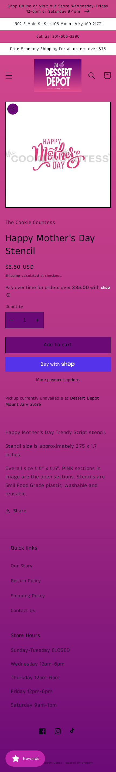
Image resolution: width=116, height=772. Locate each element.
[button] (8, 75)
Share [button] (19, 510)
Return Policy (26, 580)
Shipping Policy (28, 595)
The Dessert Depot (48, 763)
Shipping (12, 275)
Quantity (14, 307)
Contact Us (23, 610)
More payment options (58, 380)
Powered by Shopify (78, 763)
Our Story (22, 566)
